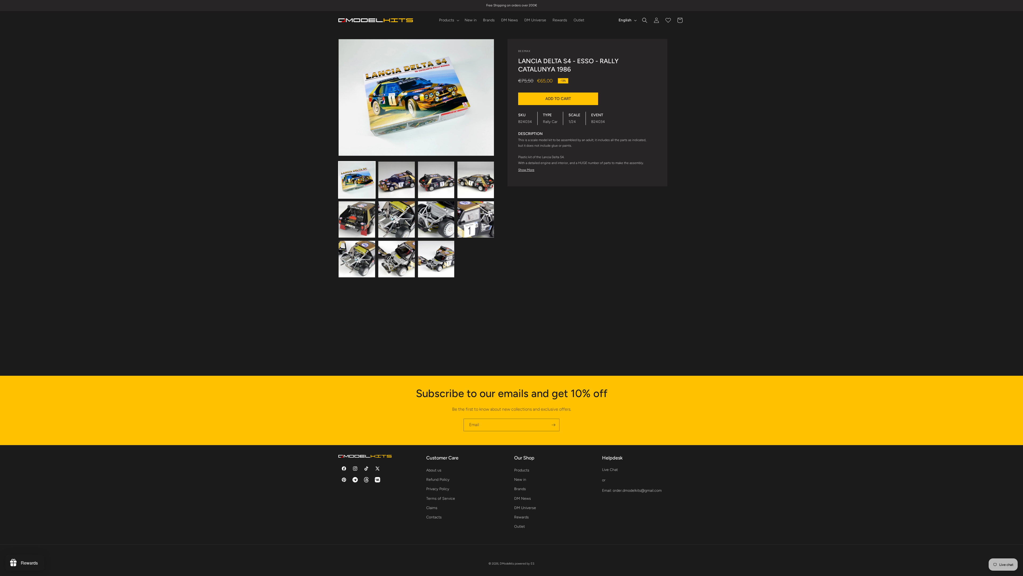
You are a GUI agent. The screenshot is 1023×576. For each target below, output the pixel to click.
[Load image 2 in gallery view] (396, 179)
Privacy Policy (437, 489)
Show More (526, 170)
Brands (520, 489)
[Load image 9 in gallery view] (356, 259)
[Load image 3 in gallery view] (436, 179)
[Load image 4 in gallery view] (475, 179)
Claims (431, 508)
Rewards (521, 517)
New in (520, 479)
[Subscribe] (553, 425)
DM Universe (525, 508)
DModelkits (507, 563)
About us (433, 470)
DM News (522, 498)
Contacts (434, 517)
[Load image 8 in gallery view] (475, 219)
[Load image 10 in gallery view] (396, 259)
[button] (448, 20)
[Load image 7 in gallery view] (436, 219)
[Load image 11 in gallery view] (436, 259)
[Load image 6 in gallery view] (396, 219)
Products (521, 470)
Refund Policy (437, 479)
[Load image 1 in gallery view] (356, 179)
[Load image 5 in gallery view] (356, 219)
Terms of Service (440, 498)
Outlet (519, 526)
